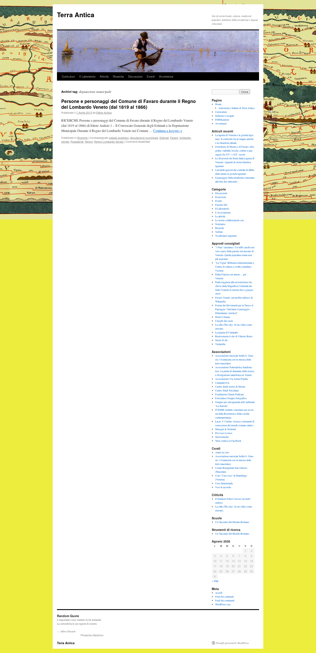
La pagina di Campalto (226, 332)
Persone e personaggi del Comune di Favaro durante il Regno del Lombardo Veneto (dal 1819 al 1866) (128, 104)
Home (218, 104)
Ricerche (118, 76)
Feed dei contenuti (224, 596)
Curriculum (68, 76)
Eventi (151, 76)
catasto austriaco (119, 137)
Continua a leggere (167, 130)
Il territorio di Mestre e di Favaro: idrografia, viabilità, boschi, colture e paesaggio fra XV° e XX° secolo (235, 150)
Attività (104, 76)
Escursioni (220, 197)
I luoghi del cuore (224, 320)
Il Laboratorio (87, 76)
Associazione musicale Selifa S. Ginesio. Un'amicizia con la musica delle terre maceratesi (234, 359)
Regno (89, 141)
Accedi (218, 592)
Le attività (220, 216)
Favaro (174, 137)
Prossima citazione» (92, 635)
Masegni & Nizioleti (225, 429)
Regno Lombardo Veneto (109, 141)
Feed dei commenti (224, 600)
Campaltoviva (222, 382)
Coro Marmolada (224, 483)
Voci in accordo (223, 487)
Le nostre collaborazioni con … (231, 220)
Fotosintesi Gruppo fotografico (231, 398)
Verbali (218, 231)
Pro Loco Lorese (223, 433)
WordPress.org (222, 604)
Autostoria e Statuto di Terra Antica (236, 108)
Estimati (164, 137)
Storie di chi (221, 340)
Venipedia (220, 344)
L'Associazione (223, 212)
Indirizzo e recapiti (224, 115)
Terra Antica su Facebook (228, 440)
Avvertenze (166, 76)
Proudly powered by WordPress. (232, 643)
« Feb (215, 581)
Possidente (77, 141)
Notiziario (220, 224)
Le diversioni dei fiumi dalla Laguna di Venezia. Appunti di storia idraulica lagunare (234, 162)
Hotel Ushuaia (222, 317)
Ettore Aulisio (104, 112)
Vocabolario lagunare (226, 235)
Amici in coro (222, 452)
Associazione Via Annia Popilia (231, 378)
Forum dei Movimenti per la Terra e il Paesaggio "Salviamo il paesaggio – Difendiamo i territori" (234, 309)
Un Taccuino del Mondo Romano (232, 522)
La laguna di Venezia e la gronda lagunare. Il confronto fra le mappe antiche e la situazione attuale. (234, 138)
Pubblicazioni (222, 119)
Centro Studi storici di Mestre (230, 386)
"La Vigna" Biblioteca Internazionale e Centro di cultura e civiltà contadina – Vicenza (234, 266)
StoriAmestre (222, 436)
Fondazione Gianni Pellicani (229, 394)
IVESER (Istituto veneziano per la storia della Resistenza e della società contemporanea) (234, 413)
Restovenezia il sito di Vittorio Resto (233, 336)
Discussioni (135, 76)
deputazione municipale (144, 137)
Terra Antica (75, 14)
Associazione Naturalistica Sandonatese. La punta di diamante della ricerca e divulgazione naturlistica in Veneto (234, 371)
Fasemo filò (221, 204)
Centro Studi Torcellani (227, 390)
